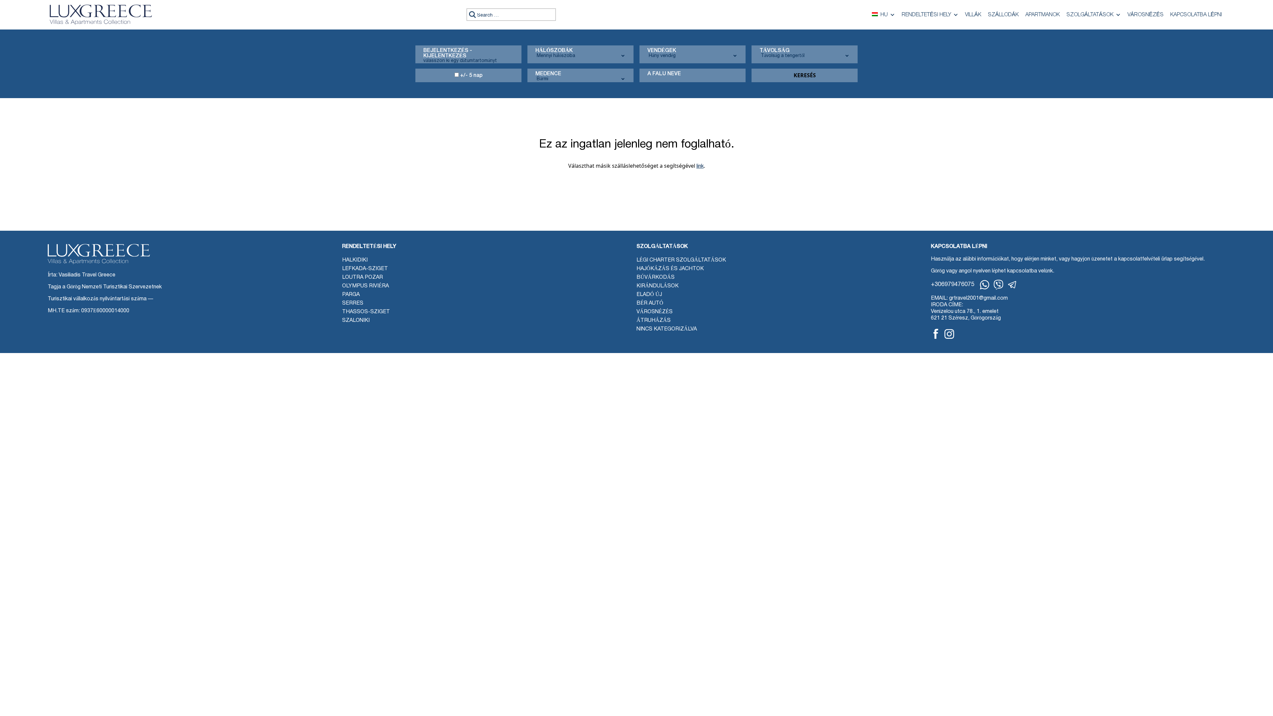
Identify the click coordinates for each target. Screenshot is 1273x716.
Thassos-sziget (366, 312)
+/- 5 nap (471, 75)
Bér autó (649, 303)
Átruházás (653, 320)
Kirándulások (657, 286)
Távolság (774, 50)
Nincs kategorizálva (666, 329)
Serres (352, 303)
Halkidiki (355, 260)
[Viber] (998, 285)
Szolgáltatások (1090, 15)
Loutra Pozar (362, 277)
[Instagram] (949, 334)
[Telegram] (1012, 285)
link (700, 166)
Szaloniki (356, 320)
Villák (973, 15)
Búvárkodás (655, 277)
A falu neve (664, 74)
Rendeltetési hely (926, 15)
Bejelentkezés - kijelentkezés (447, 53)
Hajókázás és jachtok (670, 269)
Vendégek (661, 50)
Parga (351, 294)
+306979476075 (952, 284)
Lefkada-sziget (365, 269)
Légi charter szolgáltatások (681, 260)
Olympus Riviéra (365, 286)
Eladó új (649, 294)
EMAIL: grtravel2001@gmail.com (969, 298)
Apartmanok (1042, 15)
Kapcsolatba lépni (1196, 15)
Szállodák (1003, 15)
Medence (548, 74)
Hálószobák (554, 50)
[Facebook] (936, 334)
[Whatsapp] (985, 285)
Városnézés (1145, 15)
